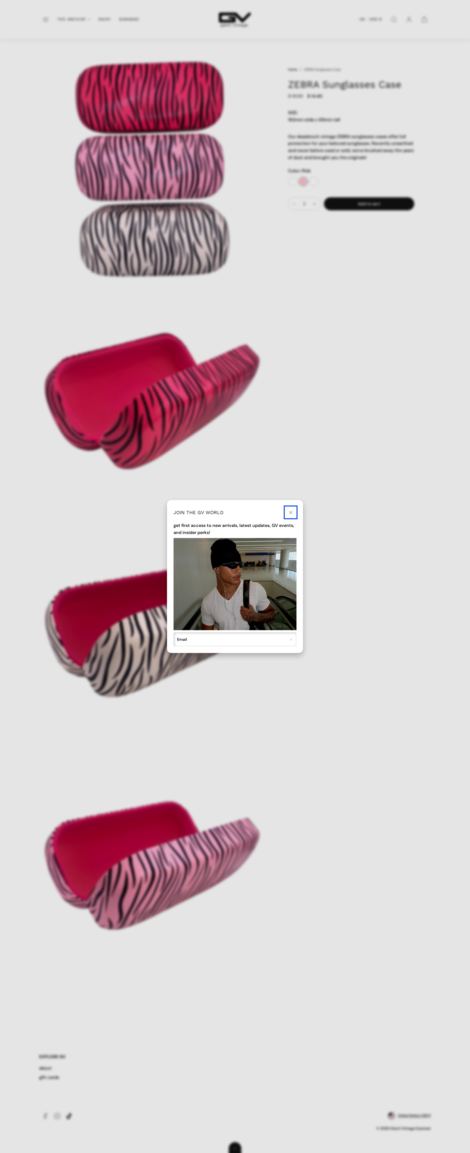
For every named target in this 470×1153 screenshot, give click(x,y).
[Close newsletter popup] (290, 512)
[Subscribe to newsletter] (291, 639)
